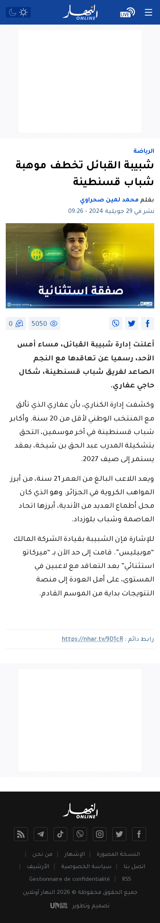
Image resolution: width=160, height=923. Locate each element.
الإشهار (74, 855)
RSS (126, 880)
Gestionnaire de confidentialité (69, 880)
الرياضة (143, 152)
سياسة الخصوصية (86, 867)
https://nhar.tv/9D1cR (92, 640)
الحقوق (112, 893)
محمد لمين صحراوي (109, 200)
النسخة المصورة (118, 855)
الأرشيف (38, 867)
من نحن (42, 855)
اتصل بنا (134, 867)
